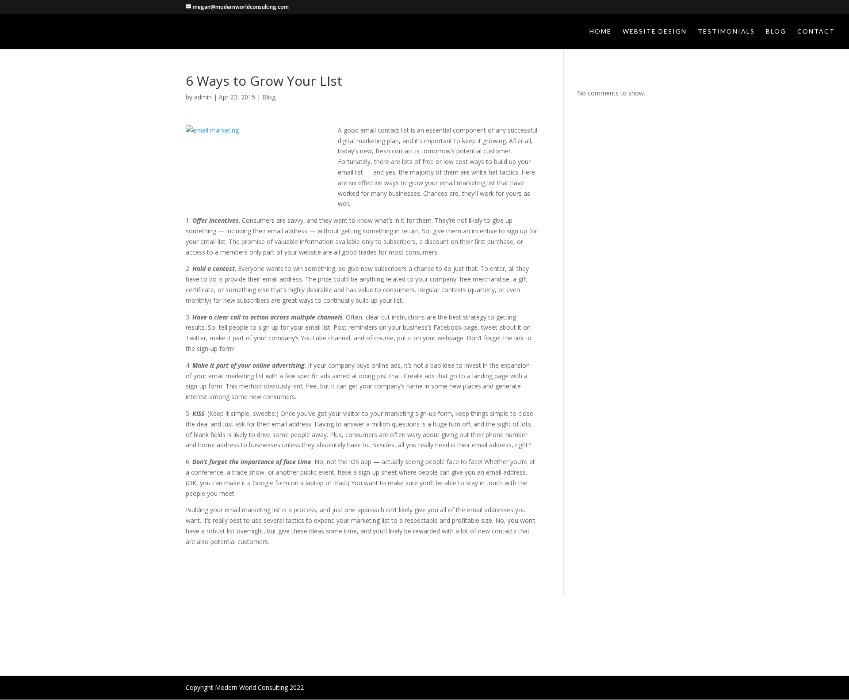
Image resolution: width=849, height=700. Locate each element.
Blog (776, 31)
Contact (816, 31)
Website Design (655, 31)
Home (600, 31)
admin (203, 97)
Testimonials (726, 31)
